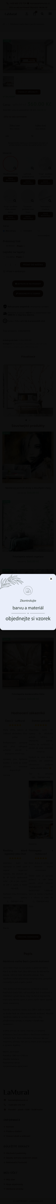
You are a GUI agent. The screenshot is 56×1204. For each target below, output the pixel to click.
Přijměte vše (28, 615)
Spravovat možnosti (28, 623)
